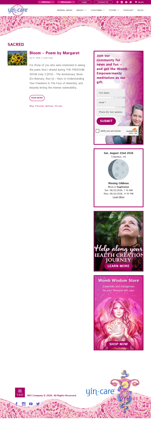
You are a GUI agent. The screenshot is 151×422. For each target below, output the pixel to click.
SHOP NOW (118, 344)
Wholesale (66, 2)
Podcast (128, 10)
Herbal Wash (64, 10)
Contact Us (103, 2)
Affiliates (46, 2)
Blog (140, 10)
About (80, 10)
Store (112, 10)
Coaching (96, 10)
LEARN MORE (118, 266)
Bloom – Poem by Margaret (54, 53)
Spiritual (49, 106)
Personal (39, 106)
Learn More (118, 197)
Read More (37, 97)
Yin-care (58, 106)
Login (84, 2)
